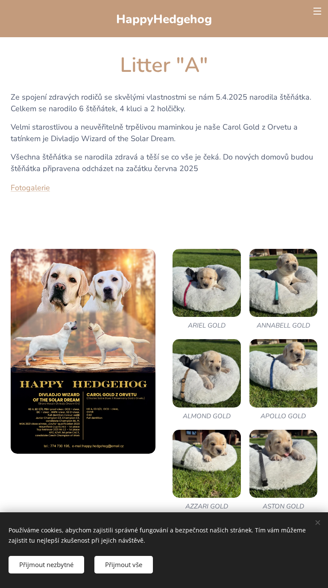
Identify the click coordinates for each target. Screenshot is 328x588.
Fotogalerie (30, 188)
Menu (317, 10)
